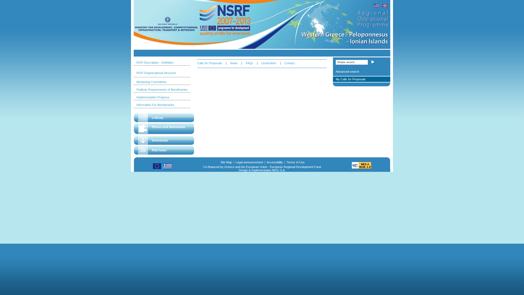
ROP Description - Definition (155, 62)
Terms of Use (296, 162)
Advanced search (347, 71)
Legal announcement (249, 162)
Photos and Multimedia (168, 127)
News (234, 63)
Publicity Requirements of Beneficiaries (162, 89)
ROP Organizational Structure (156, 73)
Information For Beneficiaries (155, 105)
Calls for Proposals (209, 63)
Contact (289, 63)
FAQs (249, 63)
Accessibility (275, 162)
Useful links (268, 63)
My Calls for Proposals (351, 79)
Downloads (160, 140)
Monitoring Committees (151, 82)
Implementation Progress (152, 97)
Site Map (226, 162)
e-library (157, 117)
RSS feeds (159, 150)
